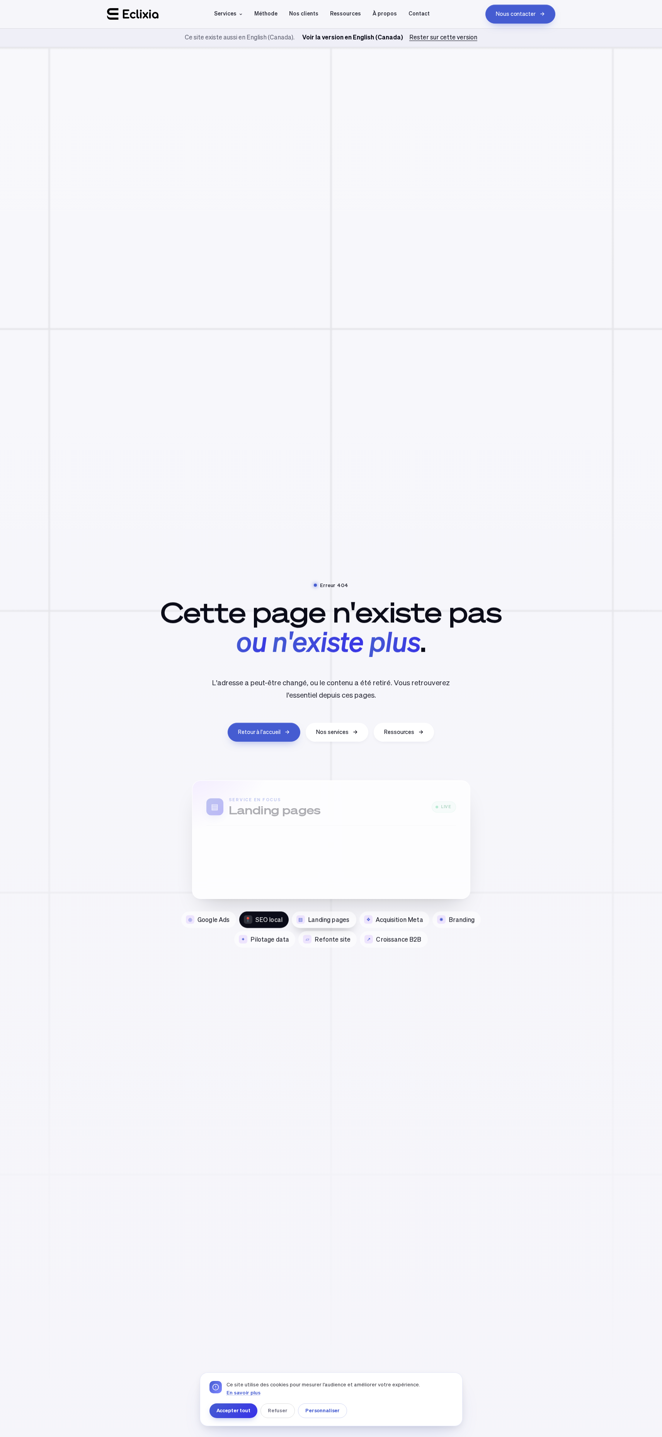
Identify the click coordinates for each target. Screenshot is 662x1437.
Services (225, 13)
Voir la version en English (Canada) (352, 37)
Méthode (265, 13)
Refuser (278, 1410)
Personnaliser (322, 1410)
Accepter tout (233, 1410)
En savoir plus (243, 1393)
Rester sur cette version (443, 37)
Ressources (345, 13)
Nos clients (303, 13)
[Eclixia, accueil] (132, 14)
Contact (419, 13)
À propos (385, 13)
